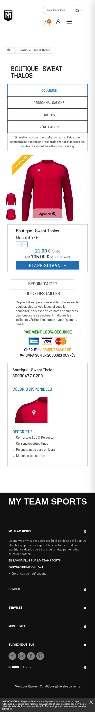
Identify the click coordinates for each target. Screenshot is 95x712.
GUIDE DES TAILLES (42, 294)
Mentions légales (26, 686)
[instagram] (22, 656)
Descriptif (22, 432)
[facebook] (31, 656)
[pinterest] (40, 656)
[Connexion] (58, 22)
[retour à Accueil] (8, 50)
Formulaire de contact (26, 566)
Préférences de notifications (27, 573)
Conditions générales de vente (60, 686)
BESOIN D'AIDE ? (42, 284)
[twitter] (12, 656)
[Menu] (69, 22)
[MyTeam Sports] (8, 15)
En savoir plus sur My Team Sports (35, 560)
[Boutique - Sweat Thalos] (11, 199)
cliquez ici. (7, 709)
